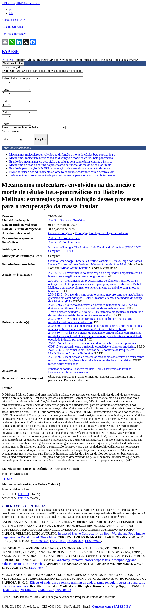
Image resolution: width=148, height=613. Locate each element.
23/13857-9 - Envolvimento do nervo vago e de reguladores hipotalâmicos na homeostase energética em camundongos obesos (95, 274)
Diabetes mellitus (83, 368)
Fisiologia (81, 233)
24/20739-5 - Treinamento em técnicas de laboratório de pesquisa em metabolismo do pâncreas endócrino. (90, 320)
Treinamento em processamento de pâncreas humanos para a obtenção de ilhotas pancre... (63, 175)
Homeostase (55, 372)
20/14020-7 (28, 590)
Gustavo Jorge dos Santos (126, 261)
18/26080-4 (63, 590)
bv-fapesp (7, 59)
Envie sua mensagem (14, 33)
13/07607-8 (40, 541)
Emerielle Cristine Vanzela (92, 261)
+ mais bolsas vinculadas (63, 311)
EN (11, 13)
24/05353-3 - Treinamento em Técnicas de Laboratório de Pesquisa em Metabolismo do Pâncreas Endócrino (91, 351)
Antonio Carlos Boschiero (64, 238)
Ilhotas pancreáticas (76, 372)
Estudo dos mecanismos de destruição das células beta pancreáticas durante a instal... (60, 161)
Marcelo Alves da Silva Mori (108, 264)
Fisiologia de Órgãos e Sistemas (108, 233)
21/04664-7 (75, 541)
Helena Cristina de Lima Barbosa (68, 264)
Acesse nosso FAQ (13, 19)
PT (11, 9)
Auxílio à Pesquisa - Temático (66, 220)
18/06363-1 (11, 590)
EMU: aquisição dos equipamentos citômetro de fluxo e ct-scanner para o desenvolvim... (63, 171)
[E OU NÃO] (6, 81)
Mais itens (8, 473)
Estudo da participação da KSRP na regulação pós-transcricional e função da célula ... (61, 168)
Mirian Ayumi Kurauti (74, 267)
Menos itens (21, 473)
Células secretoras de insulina (113, 368)
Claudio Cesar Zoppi (61, 261)
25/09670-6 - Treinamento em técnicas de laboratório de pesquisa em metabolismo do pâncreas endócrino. (95, 313)
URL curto (8, 3)
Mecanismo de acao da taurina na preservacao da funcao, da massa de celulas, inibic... (61, 165)
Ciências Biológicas (60, 233)
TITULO (7, 478)
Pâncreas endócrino (60, 368)
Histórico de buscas (28, 3)
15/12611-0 (58, 541)
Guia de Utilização (13, 26)
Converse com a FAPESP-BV (111, 606)
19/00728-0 (93, 541)
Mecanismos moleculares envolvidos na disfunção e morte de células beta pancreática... (62, 154)
